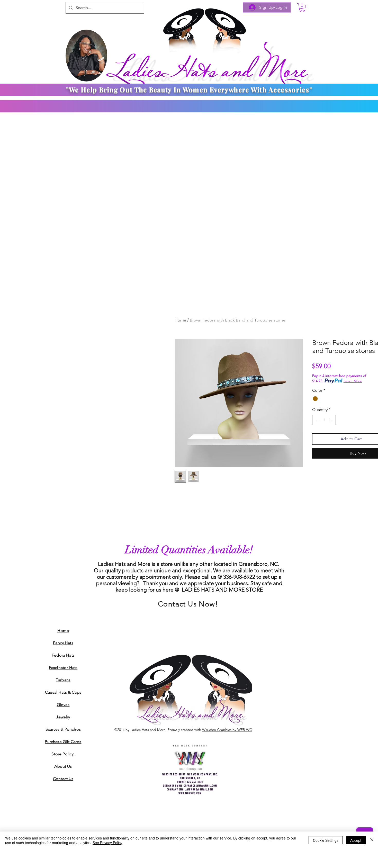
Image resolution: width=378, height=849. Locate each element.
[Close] (372, 840)
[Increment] (331, 420)
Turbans (63, 679)
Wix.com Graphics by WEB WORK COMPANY (239, 729)
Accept (355, 840)
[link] (302, 7)
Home (180, 320)
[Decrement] (316, 420)
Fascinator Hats (63, 667)
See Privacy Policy (107, 842)
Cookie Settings (325, 840)
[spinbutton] (324, 420)
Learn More (353, 381)
